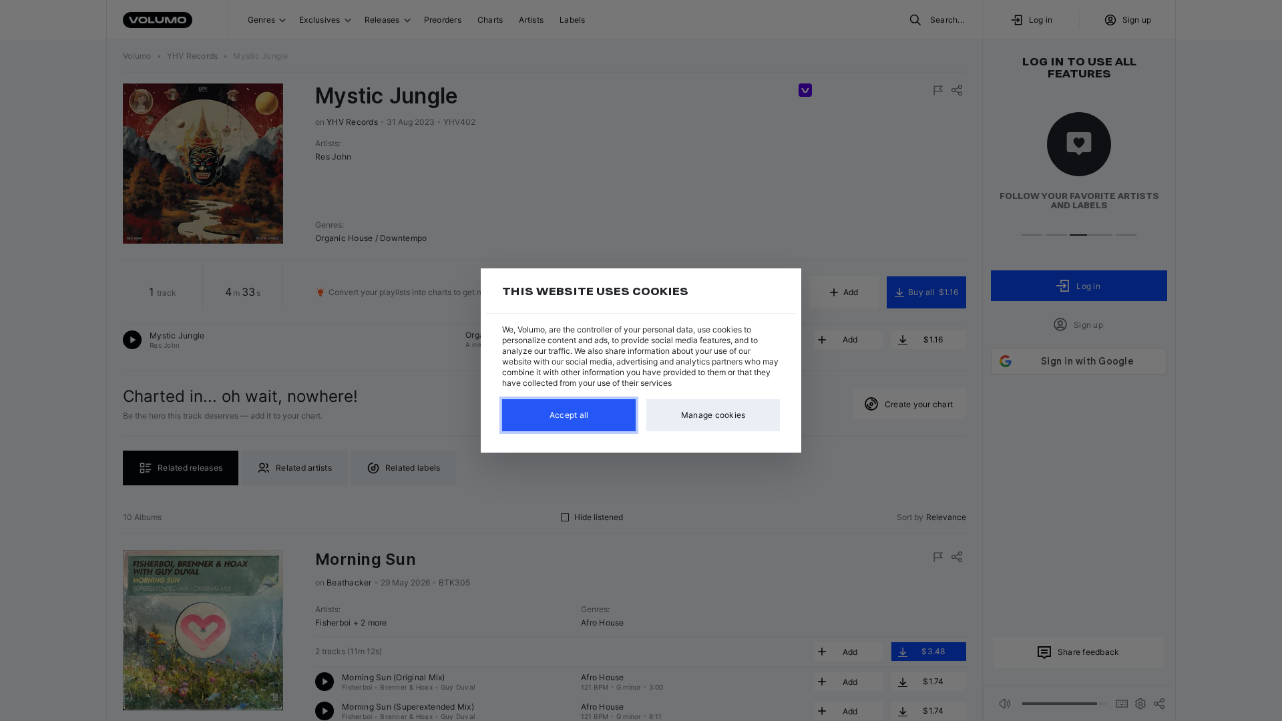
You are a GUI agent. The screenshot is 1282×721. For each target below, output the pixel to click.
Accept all (569, 415)
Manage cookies (713, 415)
